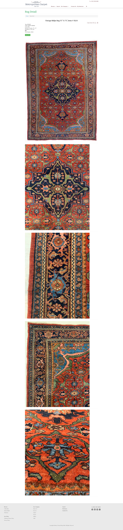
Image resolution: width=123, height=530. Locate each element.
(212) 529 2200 (97, 507)
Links (34, 518)
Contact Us (73, 6)
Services (35, 510)
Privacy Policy (7, 520)
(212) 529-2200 (94, 1)
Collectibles (6, 508)
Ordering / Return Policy (9, 518)
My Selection (80, 6)
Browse (53, 6)
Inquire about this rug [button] (91, 22)
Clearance (6, 512)
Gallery (34, 516)
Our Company (64, 6)
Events (34, 514)
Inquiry (34, 512)
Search (58, 6)
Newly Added (7, 510)
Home (27, 16)
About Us (35, 508)
